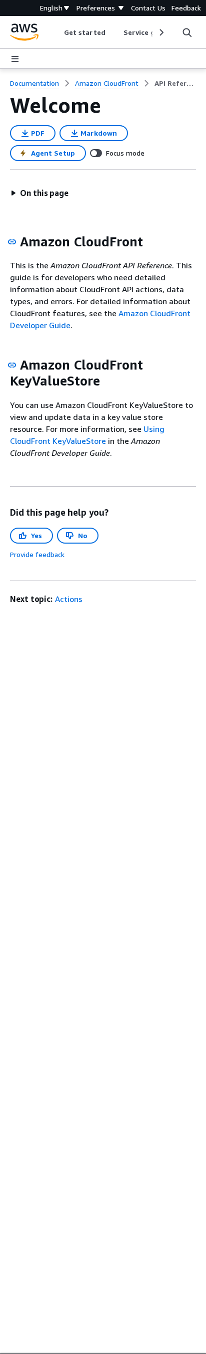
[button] (39, 193)
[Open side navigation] (15, 59)
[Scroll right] (160, 32)
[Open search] (187, 32)
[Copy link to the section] (12, 242)
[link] (175, 83)
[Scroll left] (56, 32)
